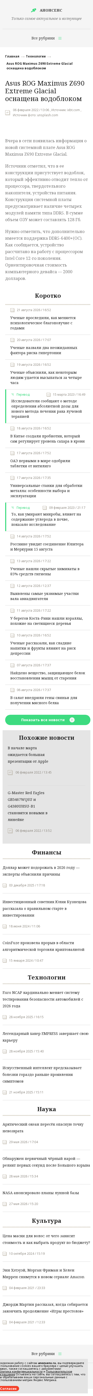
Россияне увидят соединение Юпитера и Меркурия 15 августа (47, 547)
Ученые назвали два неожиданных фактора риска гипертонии (43, 350)
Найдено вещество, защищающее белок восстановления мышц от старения (47, 675)
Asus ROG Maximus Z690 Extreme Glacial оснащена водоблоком (39, 65)
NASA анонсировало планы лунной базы (41, 1192)
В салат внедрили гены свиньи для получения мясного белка (43, 700)
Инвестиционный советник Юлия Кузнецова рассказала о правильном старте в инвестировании (45, 908)
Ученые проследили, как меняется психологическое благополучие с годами (43, 322)
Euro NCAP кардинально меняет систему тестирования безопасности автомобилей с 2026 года (43, 999)
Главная (12, 56)
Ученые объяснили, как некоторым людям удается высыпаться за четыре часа (46, 377)
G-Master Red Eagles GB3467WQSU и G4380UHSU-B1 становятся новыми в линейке (28, 806)
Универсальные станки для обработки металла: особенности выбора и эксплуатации (46, 490)
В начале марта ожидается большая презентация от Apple (28, 754)
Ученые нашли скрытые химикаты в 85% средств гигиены (45, 571)
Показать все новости (43, 719)
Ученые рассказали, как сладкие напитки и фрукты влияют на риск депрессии (43, 648)
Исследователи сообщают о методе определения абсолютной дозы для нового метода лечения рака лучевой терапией (46, 408)
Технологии (36, 56)
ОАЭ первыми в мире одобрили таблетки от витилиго (40, 463)
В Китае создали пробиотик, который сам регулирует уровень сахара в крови (47, 439)
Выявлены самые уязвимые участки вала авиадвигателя (44, 596)
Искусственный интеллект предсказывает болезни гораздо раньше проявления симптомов (42, 1074)
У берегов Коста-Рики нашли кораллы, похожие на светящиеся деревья (46, 621)
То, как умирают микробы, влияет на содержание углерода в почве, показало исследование (46, 519)
